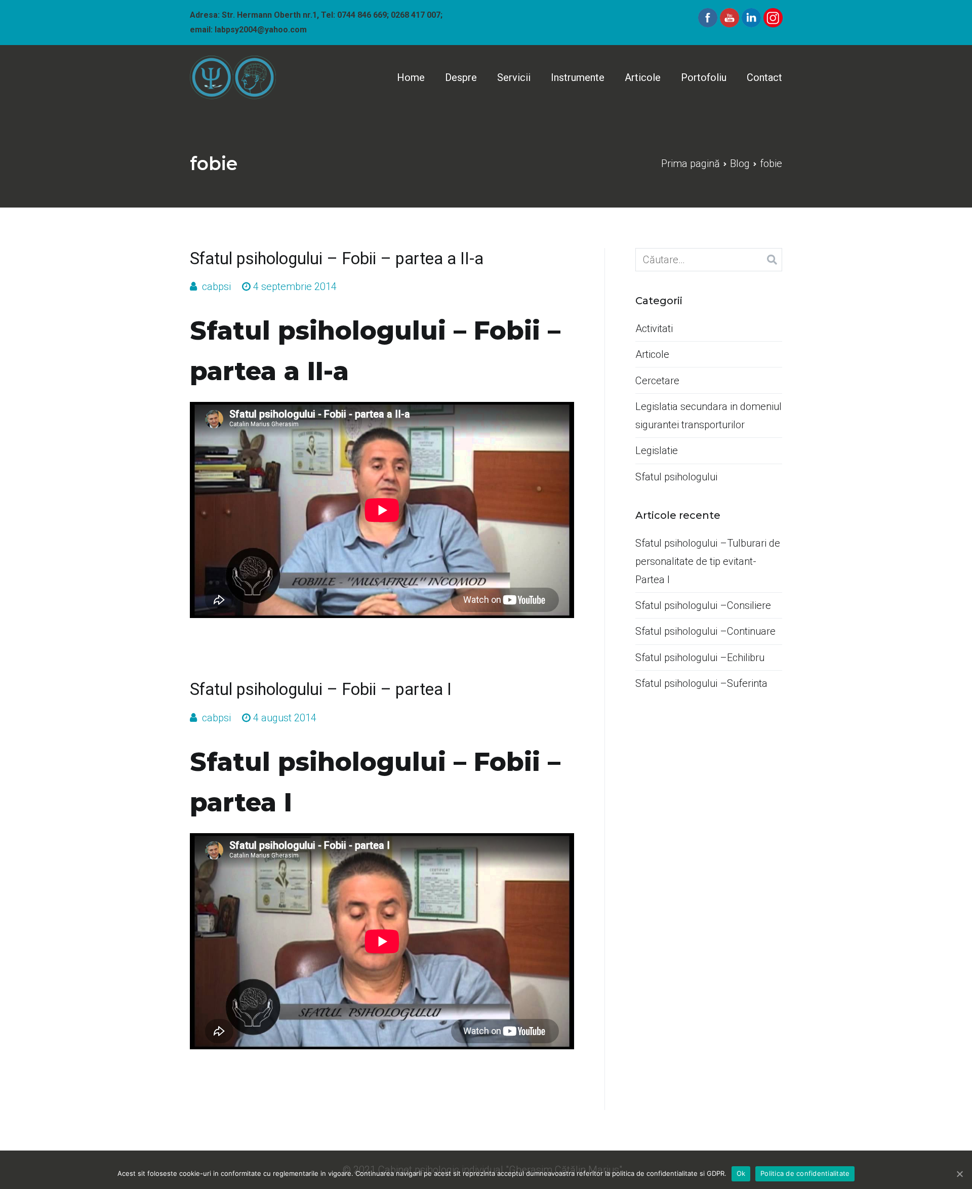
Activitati (654, 328)
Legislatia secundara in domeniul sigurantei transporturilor (708, 415)
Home (411, 77)
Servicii (514, 77)
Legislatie (656, 450)
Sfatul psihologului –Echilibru (699, 657)
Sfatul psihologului (676, 477)
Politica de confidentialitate (804, 1173)
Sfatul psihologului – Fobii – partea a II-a (336, 258)
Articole (643, 77)
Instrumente (577, 77)
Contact (764, 77)
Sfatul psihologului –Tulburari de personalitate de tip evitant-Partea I (707, 561)
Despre (461, 77)
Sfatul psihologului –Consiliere (703, 605)
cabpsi (216, 286)
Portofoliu (703, 77)
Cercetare (657, 381)
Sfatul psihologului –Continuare (705, 631)
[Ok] (959, 1174)
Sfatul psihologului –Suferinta (701, 683)
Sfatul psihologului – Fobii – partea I (321, 689)
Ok (741, 1173)
